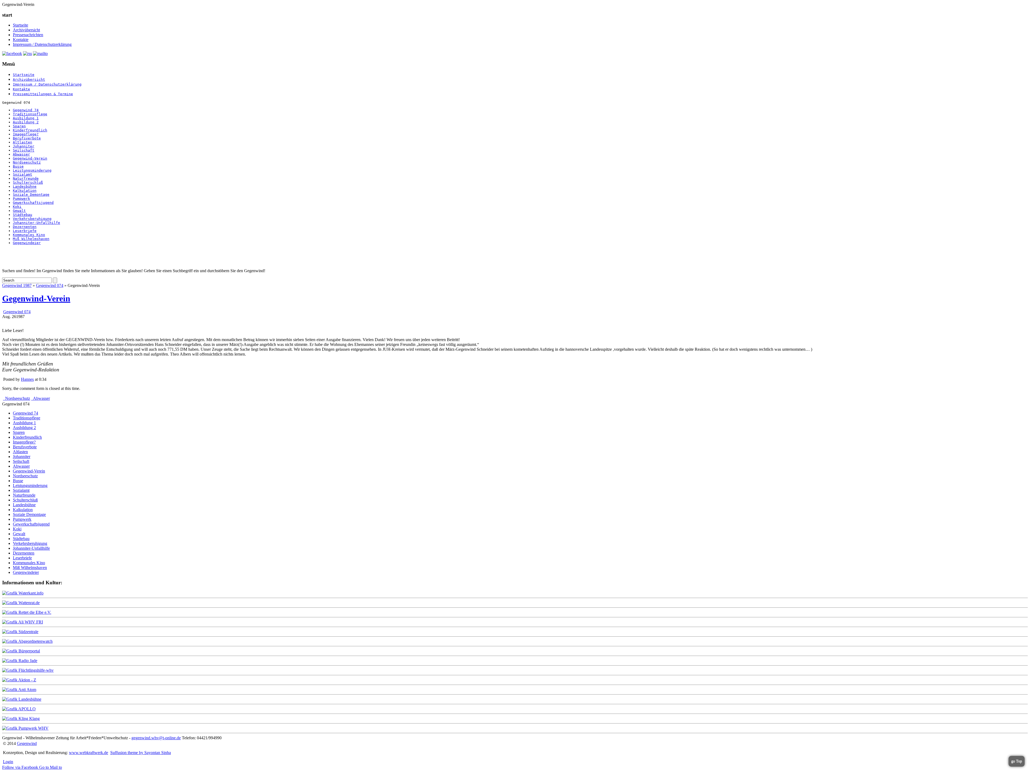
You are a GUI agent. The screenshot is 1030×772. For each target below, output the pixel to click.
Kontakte (20, 39)
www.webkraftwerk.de (88, 752)
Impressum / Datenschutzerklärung (42, 44)
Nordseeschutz (27, 162)
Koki (17, 207)
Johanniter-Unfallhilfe (36, 223)
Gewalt (19, 211)
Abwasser (21, 154)
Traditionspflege (30, 114)
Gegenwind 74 (26, 110)
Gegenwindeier (27, 243)
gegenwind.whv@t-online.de (156, 738)
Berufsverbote (27, 138)
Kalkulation (24, 191)
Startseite (20, 25)
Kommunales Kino (29, 235)
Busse (18, 166)
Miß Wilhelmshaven (31, 239)
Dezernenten (24, 227)
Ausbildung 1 (26, 118)
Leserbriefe (24, 231)
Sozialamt (22, 174)
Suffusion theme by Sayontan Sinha (140, 752)
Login (8, 761)
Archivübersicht (26, 30)
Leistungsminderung (32, 170)
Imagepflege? (26, 134)
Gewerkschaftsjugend (33, 203)
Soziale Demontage (31, 195)
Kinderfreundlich (30, 130)
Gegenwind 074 (49, 285)
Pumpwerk (21, 199)
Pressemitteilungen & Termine (43, 94)
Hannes (27, 379)
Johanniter (23, 146)
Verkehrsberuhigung (32, 219)
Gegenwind (27, 743)
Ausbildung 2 (26, 122)
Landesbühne (24, 186)
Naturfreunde (26, 178)
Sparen (19, 126)
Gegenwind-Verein (30, 158)
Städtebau (22, 215)
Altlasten (22, 142)
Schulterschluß (28, 182)
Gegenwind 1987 (17, 285)
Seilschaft (23, 150)
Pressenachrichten (28, 34)
